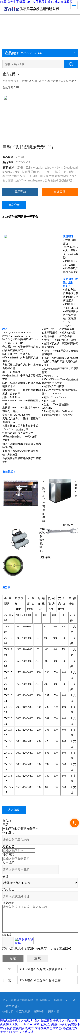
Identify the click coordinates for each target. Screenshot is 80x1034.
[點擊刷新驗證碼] (24, 940)
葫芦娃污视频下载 (52, 1024)
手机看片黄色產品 (53, 81)
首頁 (24, 81)
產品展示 (34, 81)
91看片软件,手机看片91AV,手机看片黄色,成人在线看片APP (39, 1)
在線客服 (59, 191)
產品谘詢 (20, 191)
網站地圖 (53, 1011)
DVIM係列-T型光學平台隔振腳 (40, 980)
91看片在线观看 (41, 1020)
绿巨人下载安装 (23, 1032)
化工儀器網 (23, 1011)
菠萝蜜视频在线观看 (20, 1028)
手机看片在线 (21, 1020)
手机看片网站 (62, 1020)
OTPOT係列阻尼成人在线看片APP (43, 969)
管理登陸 (39, 1011)
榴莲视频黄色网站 (46, 1028)
